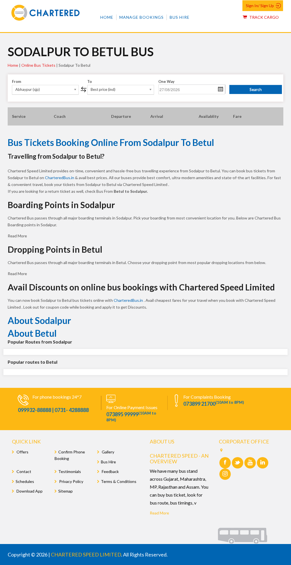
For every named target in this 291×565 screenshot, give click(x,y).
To (89, 81)
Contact (23, 471)
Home (106, 17)
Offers (22, 451)
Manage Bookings (141, 17)
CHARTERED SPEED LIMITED (86, 554)
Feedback (110, 471)
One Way (166, 81)
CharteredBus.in (60, 177)
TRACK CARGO (263, 17)
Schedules (25, 481)
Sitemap (65, 491)
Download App (29, 491)
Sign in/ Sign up (260, 5)
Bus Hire (180, 17)
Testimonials (69, 471)
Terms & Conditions (118, 481)
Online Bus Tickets (38, 65)
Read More (159, 512)
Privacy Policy (70, 481)
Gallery (107, 451)
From (16, 81)
